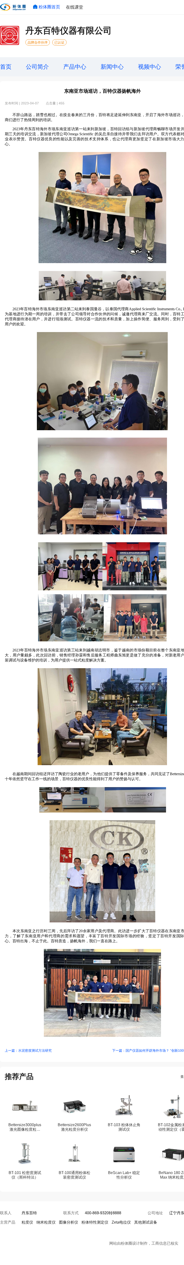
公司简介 (37, 66)
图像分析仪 (68, 1222)
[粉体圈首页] (13, 7)
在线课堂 (74, 7)
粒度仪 (27, 1222)
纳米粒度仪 (46, 1222)
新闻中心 (112, 66)
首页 (6, 66)
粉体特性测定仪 (94, 1222)
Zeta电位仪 (121, 1222)
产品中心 (74, 66)
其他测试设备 (145, 1222)
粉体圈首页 (49, 7)
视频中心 (149, 66)
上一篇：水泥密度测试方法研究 (28, 1050)
